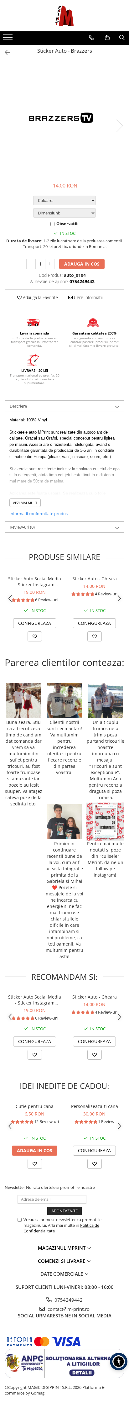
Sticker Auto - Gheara (94, 579)
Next (119, 125)
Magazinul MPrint (62, 1248)
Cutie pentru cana (35, 1106)
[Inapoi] (4, 52)
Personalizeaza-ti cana (94, 1106)
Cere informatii (88, 297)
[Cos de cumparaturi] (107, 37)
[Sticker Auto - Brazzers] (64, 119)
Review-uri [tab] (22, 527)
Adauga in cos (82, 264)
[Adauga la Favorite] (35, 636)
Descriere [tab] (18, 406)
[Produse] (8, 39)
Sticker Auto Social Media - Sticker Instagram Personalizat (34, 582)
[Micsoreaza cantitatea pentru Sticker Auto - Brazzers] (31, 264)
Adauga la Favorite (40, 297)
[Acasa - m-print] (64, 16)
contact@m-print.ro (68, 1309)
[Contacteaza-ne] (92, 37)
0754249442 (68, 1300)
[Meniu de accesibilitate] (118, 1361)
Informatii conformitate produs (38, 513)
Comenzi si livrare (62, 1261)
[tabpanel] (64, 119)
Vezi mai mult (25, 502)
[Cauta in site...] (122, 37)
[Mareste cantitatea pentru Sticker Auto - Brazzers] (49, 264)
